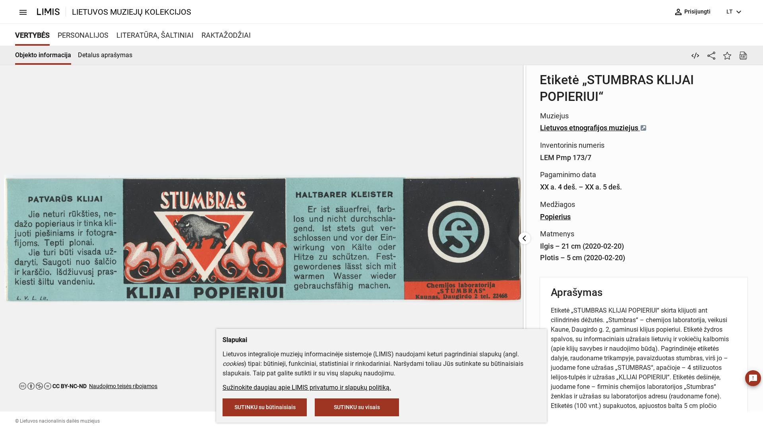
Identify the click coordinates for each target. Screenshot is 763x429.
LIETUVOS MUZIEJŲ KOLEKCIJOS (131, 12)
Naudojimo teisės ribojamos (123, 386)
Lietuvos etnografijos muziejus (590, 128)
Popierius (555, 217)
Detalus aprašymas (105, 55)
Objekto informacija (43, 55)
